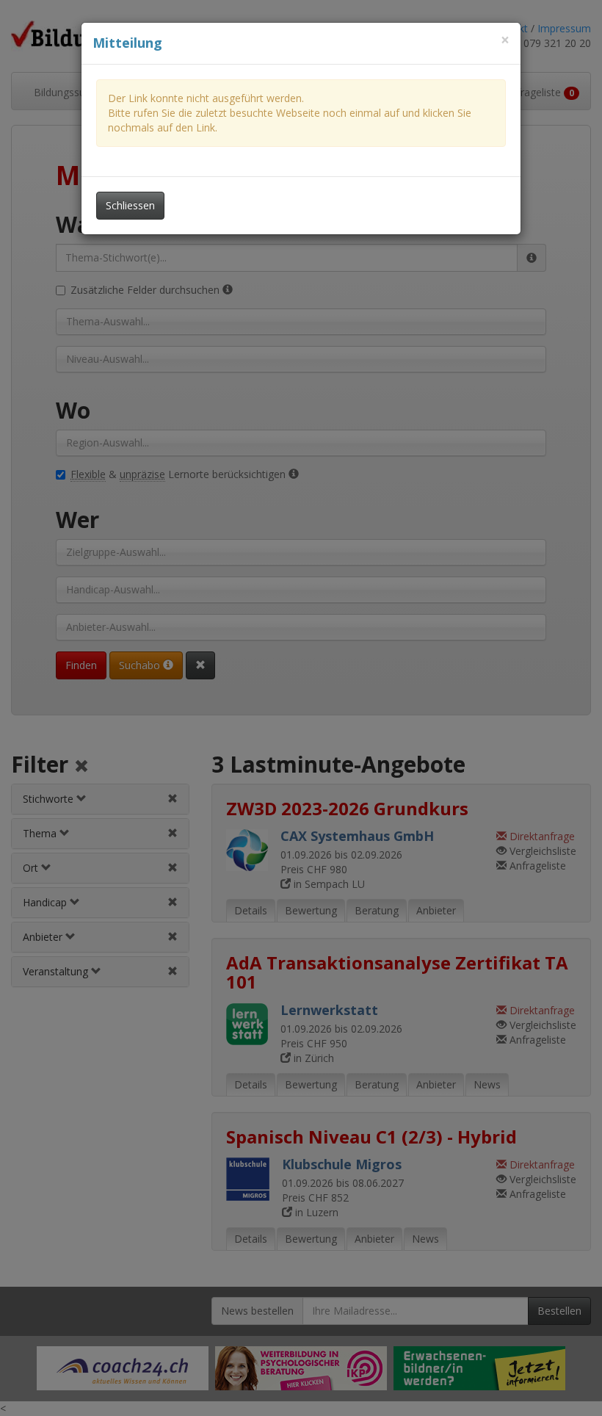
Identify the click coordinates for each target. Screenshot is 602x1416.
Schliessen (130, 205)
